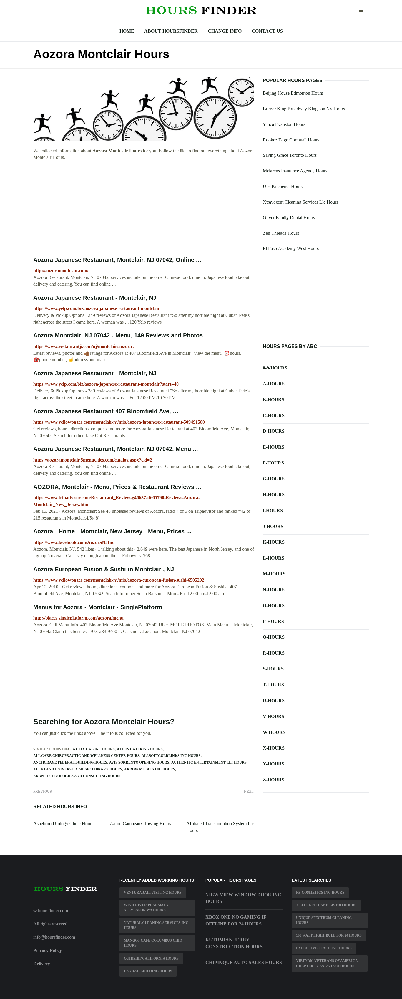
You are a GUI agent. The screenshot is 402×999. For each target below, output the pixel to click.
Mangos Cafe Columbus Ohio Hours (153, 943)
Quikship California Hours (151, 958)
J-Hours (273, 526)
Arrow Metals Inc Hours (149, 769)
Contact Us (267, 31)
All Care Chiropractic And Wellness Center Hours (86, 756)
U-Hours (274, 700)
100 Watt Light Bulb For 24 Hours (329, 935)
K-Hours (274, 542)
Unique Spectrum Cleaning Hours (324, 920)
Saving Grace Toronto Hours (290, 155)
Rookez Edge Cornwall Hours (291, 139)
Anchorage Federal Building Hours (70, 762)
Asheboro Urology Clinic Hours (63, 823)
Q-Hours (274, 637)
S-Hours (273, 668)
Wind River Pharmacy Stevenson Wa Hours (146, 907)
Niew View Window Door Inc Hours (243, 898)
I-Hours (273, 510)
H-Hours (274, 494)
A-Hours (274, 383)
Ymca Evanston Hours (284, 124)
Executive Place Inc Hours (324, 948)
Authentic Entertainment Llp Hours (209, 762)
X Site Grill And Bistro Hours (326, 905)
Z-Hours (273, 779)
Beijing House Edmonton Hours (293, 93)
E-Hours (273, 446)
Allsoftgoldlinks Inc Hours (171, 756)
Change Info (225, 31)
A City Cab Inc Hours (94, 749)
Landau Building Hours (148, 971)
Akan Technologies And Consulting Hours (76, 776)
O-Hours (274, 605)
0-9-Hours (275, 367)
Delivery (41, 963)
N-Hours (274, 589)
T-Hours (273, 684)
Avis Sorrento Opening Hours (139, 762)
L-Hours (273, 557)
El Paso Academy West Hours (291, 248)
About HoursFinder (171, 31)
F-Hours (273, 462)
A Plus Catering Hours (140, 749)
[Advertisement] (143, 208)
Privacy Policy (47, 950)
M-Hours (274, 573)
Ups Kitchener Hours (283, 186)
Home (126, 31)
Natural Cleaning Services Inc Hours (156, 925)
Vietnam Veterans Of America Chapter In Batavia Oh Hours (327, 963)
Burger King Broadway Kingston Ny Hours (304, 108)
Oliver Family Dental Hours (289, 217)
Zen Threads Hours (281, 233)
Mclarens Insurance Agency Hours (295, 170)
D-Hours (274, 431)
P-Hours (273, 621)
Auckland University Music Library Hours (77, 769)
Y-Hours (273, 763)
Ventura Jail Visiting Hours (153, 892)
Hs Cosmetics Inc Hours (320, 892)
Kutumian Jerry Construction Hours (234, 943)
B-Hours (273, 399)
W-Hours (274, 732)
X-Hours (274, 747)
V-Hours (273, 716)
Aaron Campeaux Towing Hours (140, 823)
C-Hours (274, 415)
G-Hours (274, 478)
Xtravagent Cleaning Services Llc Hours (300, 201)
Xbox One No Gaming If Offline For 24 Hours (235, 920)
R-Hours (274, 652)
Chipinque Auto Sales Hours (243, 962)
